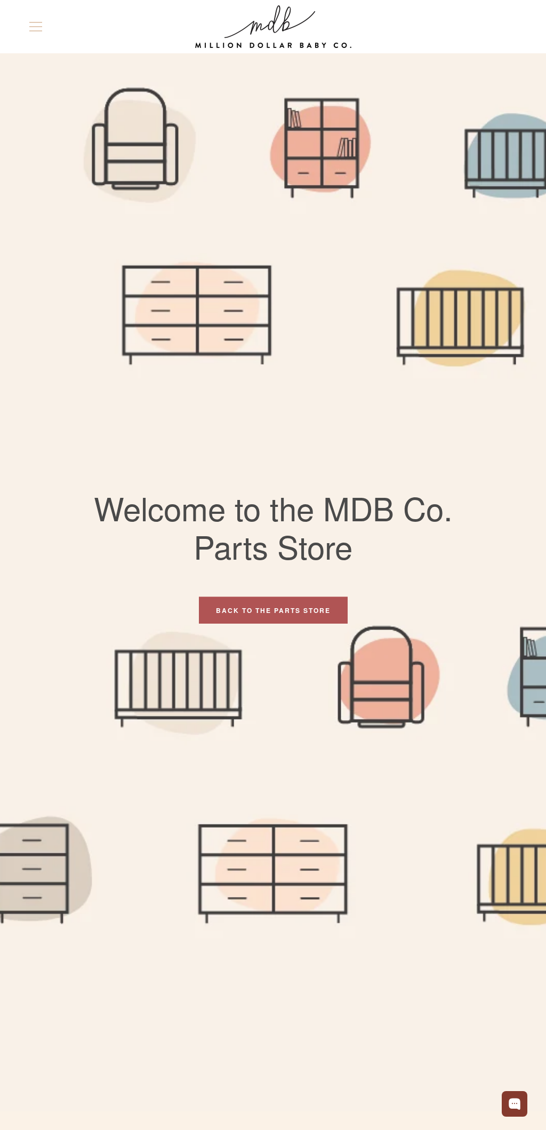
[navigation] (35, 26)
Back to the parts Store (273, 610)
